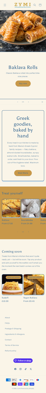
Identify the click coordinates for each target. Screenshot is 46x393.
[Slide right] (28, 231)
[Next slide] (28, 102)
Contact (8, 340)
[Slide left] (17, 231)
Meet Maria (23, 173)
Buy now (23, 83)
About (7, 318)
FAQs (7, 323)
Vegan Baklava (30, 298)
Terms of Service (12, 345)
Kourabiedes (27, 220)
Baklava (5, 220)
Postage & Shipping (13, 329)
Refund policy (10, 351)
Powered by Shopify (27, 388)
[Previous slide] (17, 102)
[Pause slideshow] (43, 102)
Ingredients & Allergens (15, 334)
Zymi (19, 388)
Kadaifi (5, 298)
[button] (5, 5)
